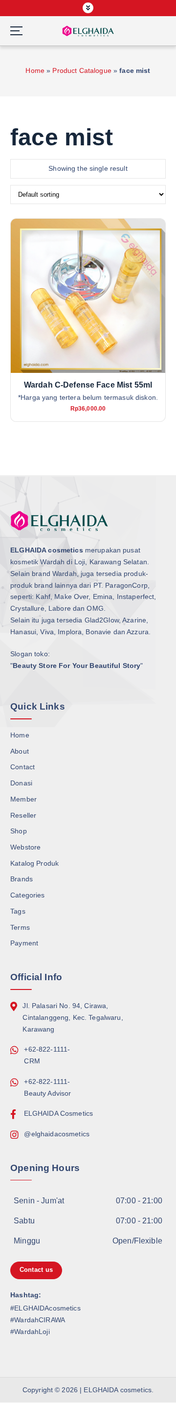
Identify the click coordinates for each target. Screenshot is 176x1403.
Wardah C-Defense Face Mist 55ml (88, 385)
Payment (24, 943)
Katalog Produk (34, 863)
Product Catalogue (81, 70)
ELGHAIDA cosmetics (118, 1390)
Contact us (36, 1269)
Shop (18, 831)
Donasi (21, 783)
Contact (22, 767)
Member (23, 799)
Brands (21, 879)
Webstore (25, 847)
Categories (27, 895)
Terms (20, 927)
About (19, 751)
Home (34, 70)
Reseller (23, 815)
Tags (17, 911)
